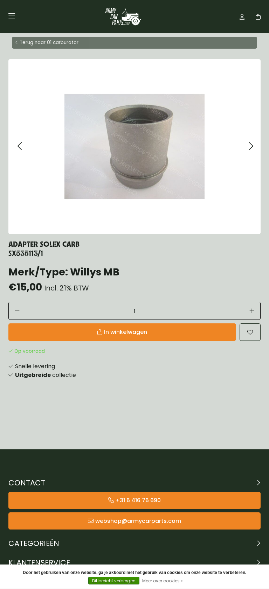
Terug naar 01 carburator (49, 42)
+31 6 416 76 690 (138, 500)
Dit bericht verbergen (114, 581)
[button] (19, 146)
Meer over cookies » (162, 581)
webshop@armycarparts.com (138, 521)
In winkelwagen (125, 332)
